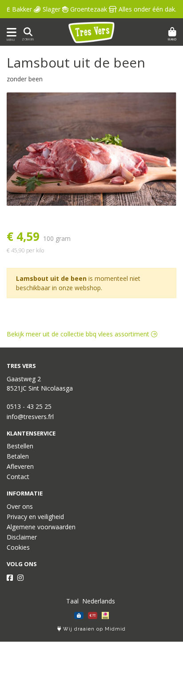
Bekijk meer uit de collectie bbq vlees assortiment (79, 334)
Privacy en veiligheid (35, 516)
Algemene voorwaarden (41, 527)
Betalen (18, 456)
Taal (72, 601)
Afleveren (20, 466)
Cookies (18, 547)
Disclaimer (22, 537)
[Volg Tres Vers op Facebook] (10, 578)
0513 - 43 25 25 (29, 406)
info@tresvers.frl (30, 416)
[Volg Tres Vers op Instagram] (20, 578)
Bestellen (20, 446)
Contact (18, 476)
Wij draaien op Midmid (93, 629)
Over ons (20, 506)
